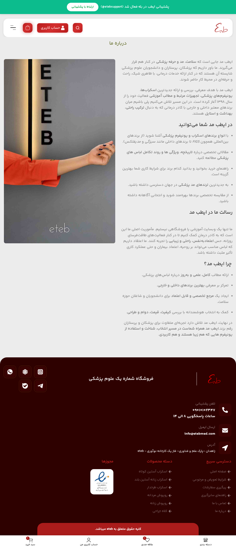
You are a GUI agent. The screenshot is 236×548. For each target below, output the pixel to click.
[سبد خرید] (27, 28)
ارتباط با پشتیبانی (82, 7)
